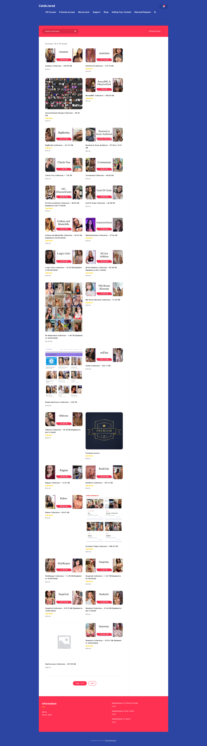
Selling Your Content (121, 12)
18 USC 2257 (47, 715)
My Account (83, 12)
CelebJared (47, 6)
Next (92, 683)
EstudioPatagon (110, 740)
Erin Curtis (130, 711)
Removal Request (142, 12)
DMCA (44, 712)
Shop (106, 12)
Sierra (128, 719)
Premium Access (67, 12)
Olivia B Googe (132, 703)
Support (96, 12)
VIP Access (50, 12)
